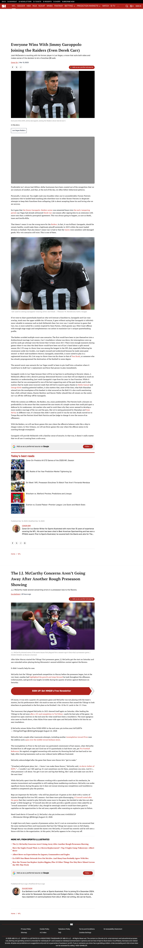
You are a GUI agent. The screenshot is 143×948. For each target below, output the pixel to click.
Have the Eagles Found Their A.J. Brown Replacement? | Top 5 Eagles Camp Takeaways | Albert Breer (53, 849)
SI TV (113, 6)
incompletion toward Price (77, 737)
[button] (70, 6)
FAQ (59, 933)
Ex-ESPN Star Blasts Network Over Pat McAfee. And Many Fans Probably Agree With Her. (51, 858)
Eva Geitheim (15, 594)
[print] (24, 543)
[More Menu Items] (118, 6)
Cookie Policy (44, 929)
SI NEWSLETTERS (25, 2)
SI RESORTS (47, 2)
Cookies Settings (85, 933)
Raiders (54, 224)
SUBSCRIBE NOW (68, 2)
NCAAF (41, 6)
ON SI (4, 2)
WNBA (50, 6)
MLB (35, 6)
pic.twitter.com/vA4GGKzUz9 (64, 814)
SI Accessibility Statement (113, 929)
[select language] (132, 6)
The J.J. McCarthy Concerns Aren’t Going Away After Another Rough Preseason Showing (51, 844)
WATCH (105, 6)
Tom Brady (76, 356)
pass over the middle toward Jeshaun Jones (43, 739)
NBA (29, 6)
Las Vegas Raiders (18, 130)
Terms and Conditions (87, 929)
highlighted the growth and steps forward (46, 677)
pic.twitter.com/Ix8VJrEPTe (71, 728)
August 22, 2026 (50, 731)
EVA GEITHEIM (27, 888)
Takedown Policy (64, 929)
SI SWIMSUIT (12, 2)
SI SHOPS (56, 2)
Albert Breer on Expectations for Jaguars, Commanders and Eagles (41, 854)
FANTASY (58, 6)
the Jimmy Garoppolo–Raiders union (38, 210)
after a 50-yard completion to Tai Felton (46, 714)
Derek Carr (48, 213)
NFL (14, 6)
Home (13, 554)
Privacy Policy (26, 929)
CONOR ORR (26, 526)
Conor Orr (14, 63)
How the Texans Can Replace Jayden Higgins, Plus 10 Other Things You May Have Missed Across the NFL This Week (54, 863)
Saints (67, 229)
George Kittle (16, 387)
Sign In (138, 6)
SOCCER (21, 6)
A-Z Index (43, 933)
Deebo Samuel (83, 385)
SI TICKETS (37, 2)
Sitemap (24, 933)
